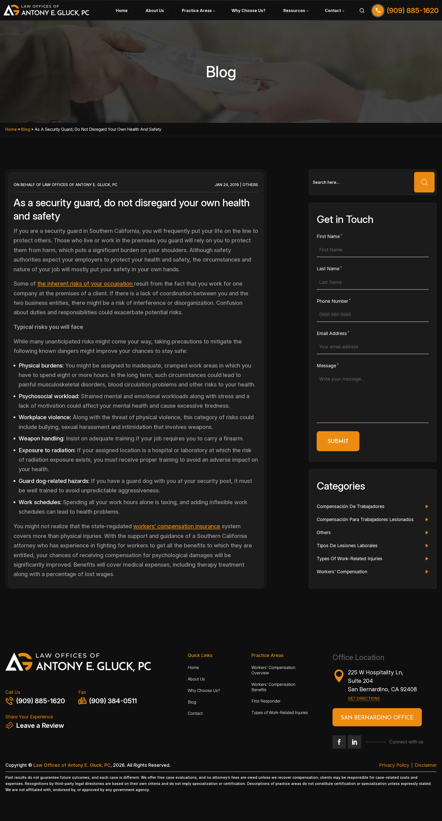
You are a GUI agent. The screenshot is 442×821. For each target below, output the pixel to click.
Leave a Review (40, 725)
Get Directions (364, 698)
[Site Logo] (46, 10)
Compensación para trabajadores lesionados (365, 519)
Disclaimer (426, 765)
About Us (155, 10)
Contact (333, 10)
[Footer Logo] (93, 664)
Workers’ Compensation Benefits (273, 687)
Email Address (332, 333)
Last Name (328, 268)
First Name (328, 236)
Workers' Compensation (342, 571)
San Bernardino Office (377, 718)
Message (326, 365)
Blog (25, 129)
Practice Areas (197, 10)
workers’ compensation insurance (176, 526)
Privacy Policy (394, 765)
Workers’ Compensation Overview (273, 670)
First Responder (266, 701)
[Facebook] (339, 742)
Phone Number (332, 301)
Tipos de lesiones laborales (347, 545)
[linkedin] (354, 742)
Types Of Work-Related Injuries (349, 558)
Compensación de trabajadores (350, 506)
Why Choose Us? (248, 10)
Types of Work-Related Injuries (279, 712)
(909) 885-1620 (40, 701)
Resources (294, 10)
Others (250, 184)
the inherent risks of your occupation (85, 283)
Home (122, 10)
